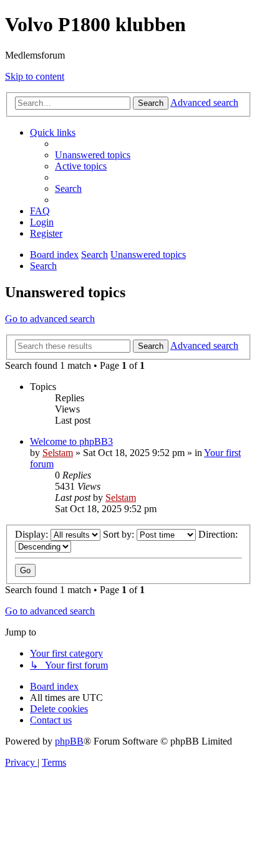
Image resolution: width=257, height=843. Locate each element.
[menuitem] (92, 155)
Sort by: (120, 534)
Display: (33, 534)
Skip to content (34, 76)
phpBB (69, 741)
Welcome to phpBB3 (71, 441)
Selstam (57, 452)
